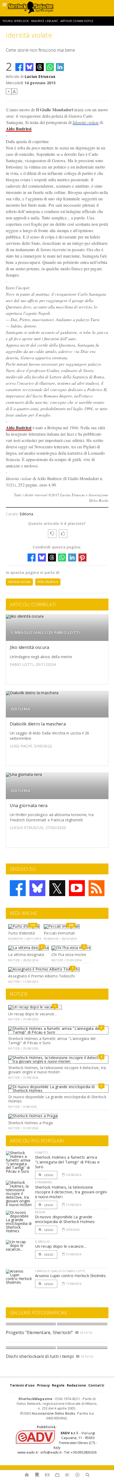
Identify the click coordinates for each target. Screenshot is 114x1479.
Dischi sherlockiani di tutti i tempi (40, 1356)
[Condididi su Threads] (39, 67)
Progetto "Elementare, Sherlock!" (39, 1332)
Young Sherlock (16, 21)
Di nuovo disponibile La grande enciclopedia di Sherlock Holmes (57, 1099)
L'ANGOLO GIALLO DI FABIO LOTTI (45, 632)
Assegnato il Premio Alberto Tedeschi (41, 975)
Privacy (43, 1385)
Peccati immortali (59, 933)
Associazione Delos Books (54, 1413)
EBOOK (40, 1212)
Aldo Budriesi (19, 129)
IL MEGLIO (42, 1241)
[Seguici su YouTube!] (77, 888)
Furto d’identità (21, 933)
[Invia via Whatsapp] (49, 67)
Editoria (26, 513)
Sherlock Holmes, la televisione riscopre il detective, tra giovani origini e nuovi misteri (57, 1070)
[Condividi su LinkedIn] (59, 67)
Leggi (48, 1175)
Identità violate (86, 122)
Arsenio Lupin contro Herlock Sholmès (70, 1275)
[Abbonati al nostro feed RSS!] (96, 888)
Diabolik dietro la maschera (38, 724)
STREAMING (43, 1182)
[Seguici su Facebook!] (18, 888)
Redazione (76, 1385)
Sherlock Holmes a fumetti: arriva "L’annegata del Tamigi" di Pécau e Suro (51, 1041)
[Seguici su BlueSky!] (37, 888)
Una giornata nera (29, 805)
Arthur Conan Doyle (76, 21)
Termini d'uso (22, 1385)
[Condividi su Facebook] (19, 67)
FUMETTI (41, 1152)
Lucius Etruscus (40, 76)
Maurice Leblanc (44, 21)
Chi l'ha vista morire (68, 954)
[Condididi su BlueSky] (29, 67)
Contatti (96, 1385)
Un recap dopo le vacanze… (32, 1013)
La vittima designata (26, 954)
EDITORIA (20, 709)
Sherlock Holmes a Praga (30, 1122)
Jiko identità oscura (29, 647)
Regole (58, 1385)
